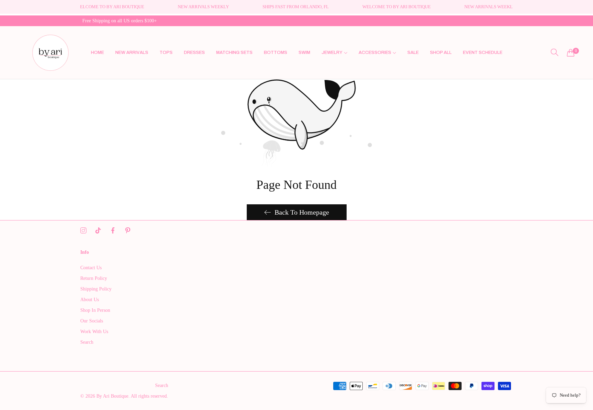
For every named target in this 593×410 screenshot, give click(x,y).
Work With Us (94, 331)
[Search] (554, 52)
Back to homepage (302, 212)
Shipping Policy (96, 289)
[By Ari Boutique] (50, 53)
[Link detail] (83, 230)
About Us (89, 299)
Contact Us (91, 267)
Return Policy (93, 278)
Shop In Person (95, 310)
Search (86, 342)
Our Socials (91, 320)
